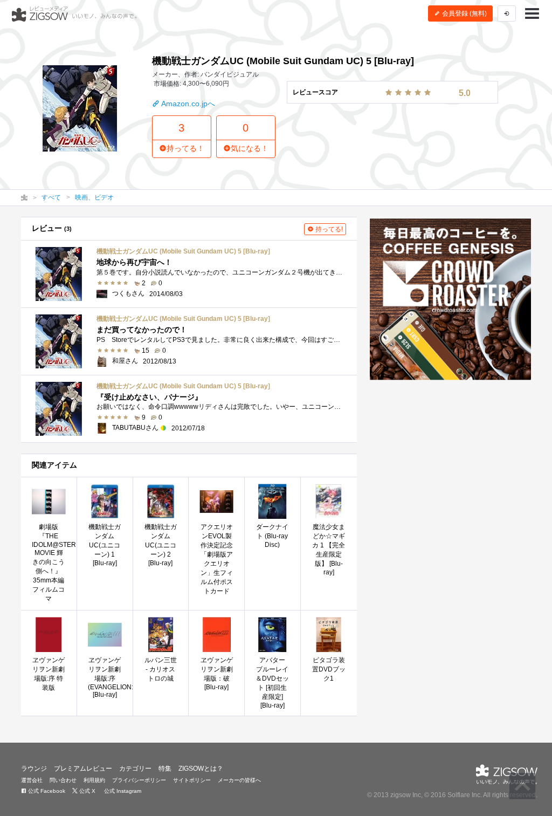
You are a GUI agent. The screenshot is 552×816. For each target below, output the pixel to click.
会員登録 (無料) (463, 13)
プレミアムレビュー (83, 768)
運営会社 (32, 780)
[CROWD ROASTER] (450, 299)
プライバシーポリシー (139, 780)
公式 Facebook (45, 791)
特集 (164, 768)
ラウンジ (34, 768)
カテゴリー (135, 768)
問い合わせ (63, 780)
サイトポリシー (192, 780)
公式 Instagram (121, 791)
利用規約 (94, 780)
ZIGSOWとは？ (200, 768)
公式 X (86, 791)
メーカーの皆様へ (239, 780)
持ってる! (328, 229)
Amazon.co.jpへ (187, 103)
